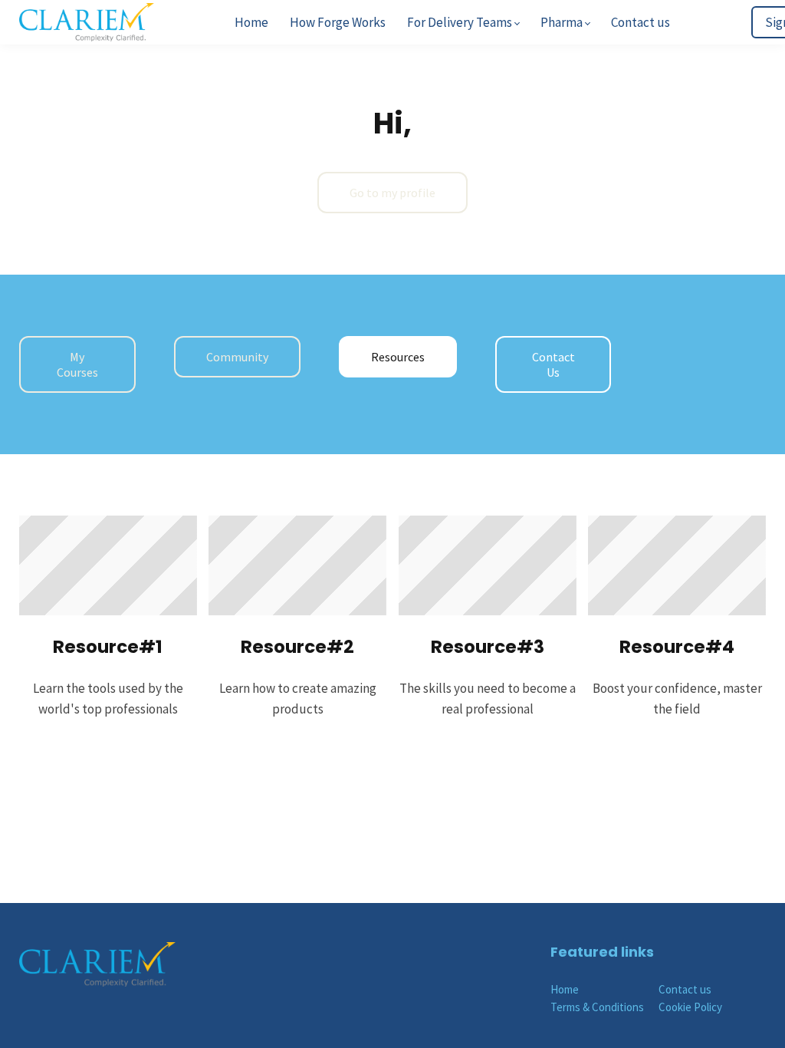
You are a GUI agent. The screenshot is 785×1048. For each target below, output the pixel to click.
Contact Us (553, 364)
